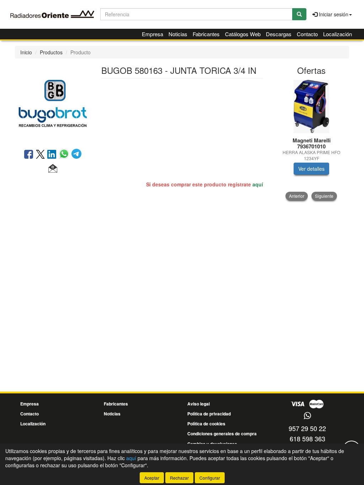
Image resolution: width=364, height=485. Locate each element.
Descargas (278, 34)
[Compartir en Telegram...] (76, 154)
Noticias (177, 34)
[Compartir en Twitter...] (40, 154)
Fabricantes (206, 34)
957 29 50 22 (307, 428)
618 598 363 (307, 438)
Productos (51, 52)
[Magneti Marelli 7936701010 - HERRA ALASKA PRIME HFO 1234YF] (311, 106)
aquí (257, 184)
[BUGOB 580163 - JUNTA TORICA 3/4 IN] (53, 103)
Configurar (209, 478)
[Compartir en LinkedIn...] (52, 154)
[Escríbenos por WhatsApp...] (307, 416)
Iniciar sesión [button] (332, 14)
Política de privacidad (209, 413)
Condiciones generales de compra (222, 433)
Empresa (152, 34)
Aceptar (151, 478)
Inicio (26, 52)
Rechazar (179, 478)
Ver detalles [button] (311, 168)
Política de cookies (206, 423)
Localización (337, 34)
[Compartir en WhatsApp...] (65, 154)
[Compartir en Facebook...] (28, 154)
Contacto (307, 34)
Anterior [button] (296, 196)
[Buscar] (299, 14)
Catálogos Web (243, 34)
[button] (52, 168)
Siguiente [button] (324, 196)
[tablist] (311, 140)
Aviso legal (198, 403)
